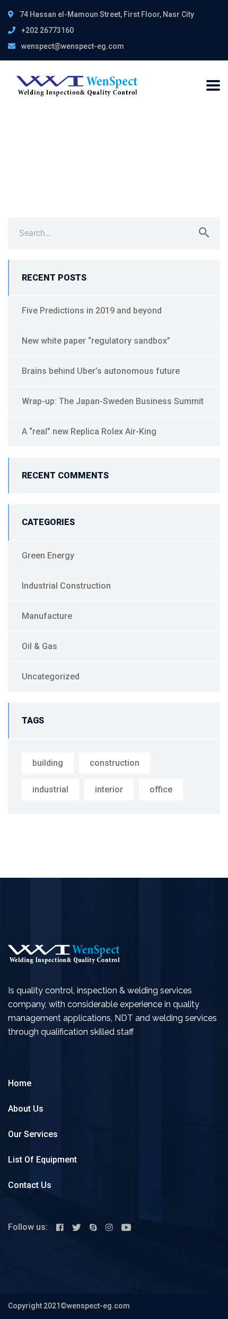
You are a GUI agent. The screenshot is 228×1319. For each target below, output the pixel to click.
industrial (50, 789)
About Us (25, 1109)
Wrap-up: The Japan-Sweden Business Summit (113, 401)
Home (19, 1083)
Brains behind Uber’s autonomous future (101, 371)
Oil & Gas (39, 646)
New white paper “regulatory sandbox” (96, 341)
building (47, 763)
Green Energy (48, 556)
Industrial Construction (66, 586)
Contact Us (29, 1185)
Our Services (33, 1134)
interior (109, 789)
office (161, 789)
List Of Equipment (42, 1160)
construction (114, 763)
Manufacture (47, 616)
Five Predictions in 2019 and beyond (92, 310)
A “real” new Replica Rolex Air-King (89, 431)
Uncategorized (51, 676)
